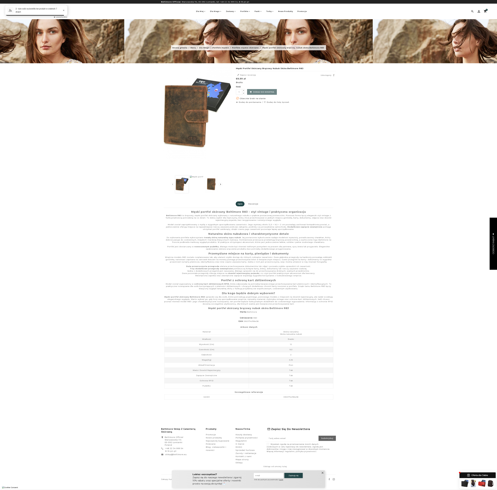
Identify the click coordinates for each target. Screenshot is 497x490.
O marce (240, 444)
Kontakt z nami (244, 456)
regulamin (290, 451)
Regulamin (241, 441)
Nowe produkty (214, 438)
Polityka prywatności (247, 438)
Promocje (211, 434)
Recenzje (253, 204)
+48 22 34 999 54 (229, 2)
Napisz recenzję (246, 75)
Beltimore (252, 312)
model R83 (185, 301)
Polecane (211, 444)
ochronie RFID (326, 301)
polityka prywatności (306, 451)
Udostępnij (334, 75)
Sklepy (239, 462)
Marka (243, 312)
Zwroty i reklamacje (246, 453)
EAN (241, 321)
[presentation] (173, 184)
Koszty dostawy (244, 434)
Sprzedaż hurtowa (245, 450)
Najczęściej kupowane (217, 441)
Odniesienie (246, 318)
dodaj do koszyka (262, 92)
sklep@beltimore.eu (176, 454)
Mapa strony (242, 459)
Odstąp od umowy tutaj (275, 466)
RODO (239, 447)
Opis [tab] (240, 204)
